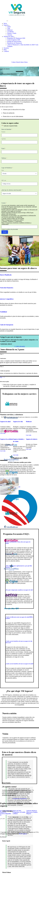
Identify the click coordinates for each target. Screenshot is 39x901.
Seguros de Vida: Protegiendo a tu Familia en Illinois (19, 812)
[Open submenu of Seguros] (9, 25)
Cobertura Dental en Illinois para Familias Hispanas (32, 812)
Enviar (4, 232)
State (2, 170)
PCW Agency (23, 834)
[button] (19, 590)
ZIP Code (3, 180)
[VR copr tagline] (17, 4)
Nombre (3, 131)
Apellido (3, 139)
